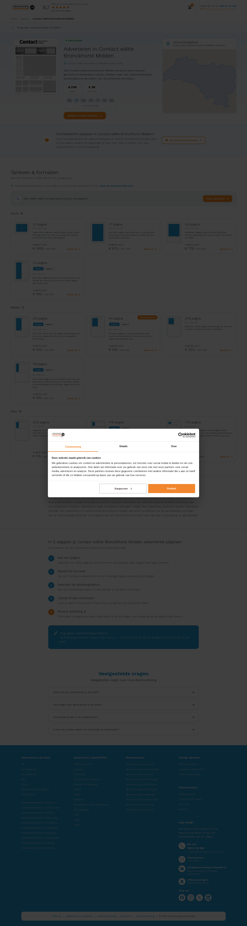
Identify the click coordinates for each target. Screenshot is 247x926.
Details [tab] (123, 446)
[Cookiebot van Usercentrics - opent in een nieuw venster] (180, 435)
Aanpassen (121, 488)
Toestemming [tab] (73, 446)
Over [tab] (174, 446)
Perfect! (171, 488)
